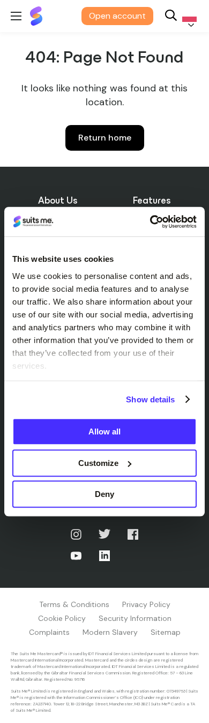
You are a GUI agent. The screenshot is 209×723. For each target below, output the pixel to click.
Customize (98, 463)
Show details (150, 399)
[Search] (171, 16)
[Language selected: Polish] (187, 16)
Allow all (104, 431)
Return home (104, 137)
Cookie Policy (62, 618)
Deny (104, 494)
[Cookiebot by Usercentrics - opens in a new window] (150, 222)
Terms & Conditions (74, 604)
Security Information (135, 618)
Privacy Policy (146, 604)
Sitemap (166, 632)
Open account (117, 15)
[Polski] (187, 16)
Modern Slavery (110, 632)
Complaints (49, 632)
